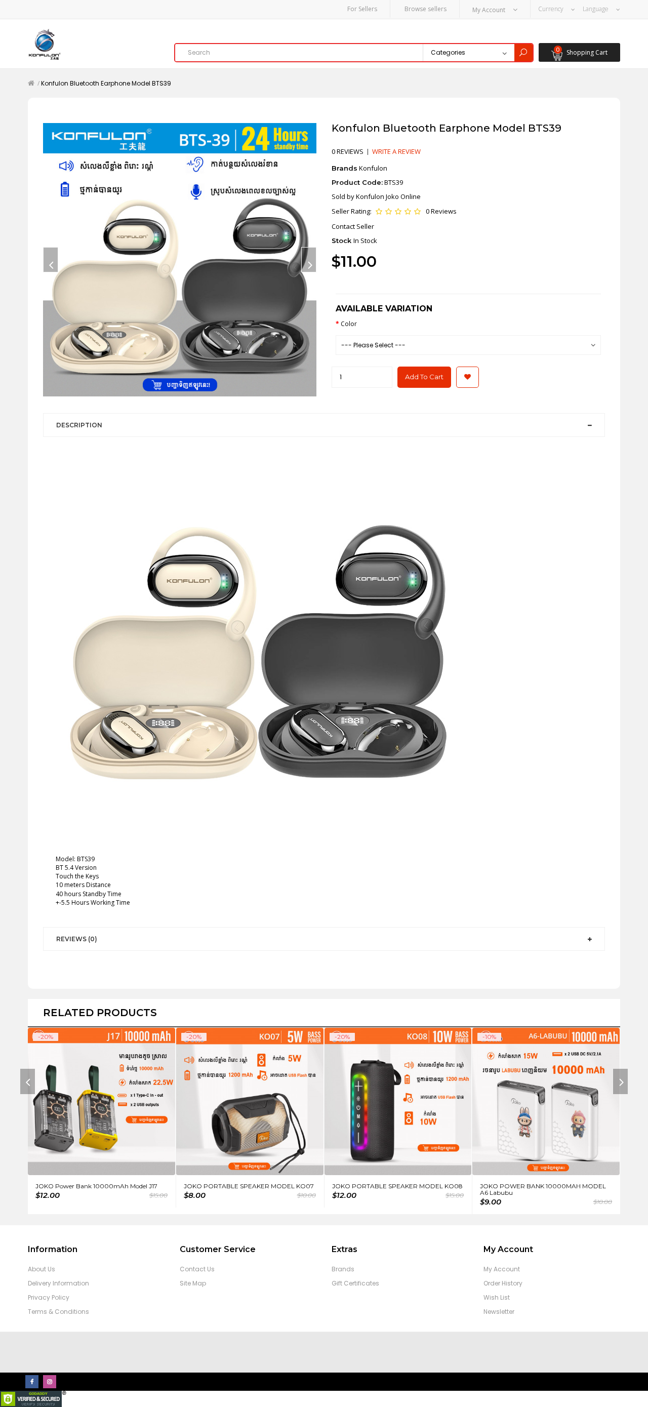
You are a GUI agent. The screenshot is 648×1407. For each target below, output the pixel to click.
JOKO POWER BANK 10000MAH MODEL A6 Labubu (543, 1189)
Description (79, 425)
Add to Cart (424, 377)
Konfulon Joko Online (388, 196)
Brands (343, 1269)
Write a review (396, 151)
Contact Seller (353, 226)
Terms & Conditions (58, 1311)
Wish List (496, 1297)
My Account (501, 1269)
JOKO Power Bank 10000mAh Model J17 (96, 1186)
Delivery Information (58, 1283)
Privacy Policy (48, 1297)
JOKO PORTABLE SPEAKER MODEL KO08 (397, 1186)
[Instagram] (49, 1381)
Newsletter (498, 1311)
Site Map (193, 1283)
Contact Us (197, 1269)
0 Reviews (441, 211)
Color (349, 323)
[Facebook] (31, 1381)
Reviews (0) (76, 939)
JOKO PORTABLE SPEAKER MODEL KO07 (249, 1186)
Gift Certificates (355, 1283)
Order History (502, 1283)
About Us (41, 1269)
